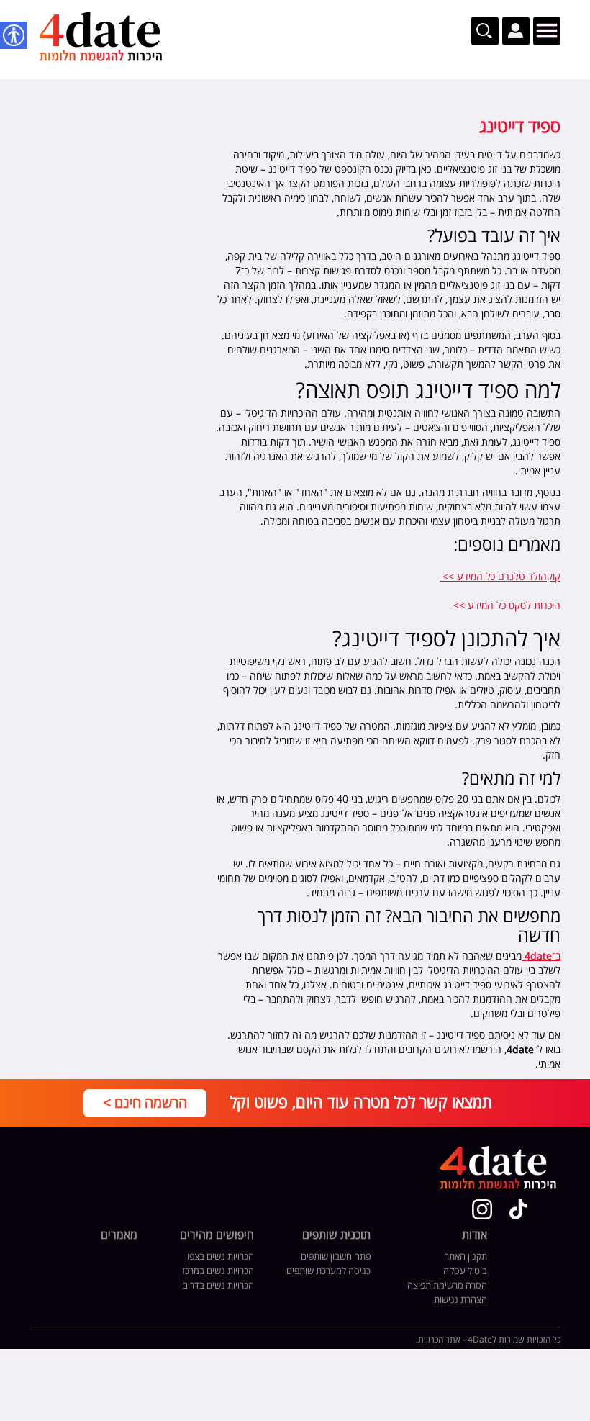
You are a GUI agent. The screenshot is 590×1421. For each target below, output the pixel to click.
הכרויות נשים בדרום (218, 1285)
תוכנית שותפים (336, 1236)
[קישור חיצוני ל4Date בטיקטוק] (518, 1209)
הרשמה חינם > (145, 1103)
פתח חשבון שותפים (336, 1257)
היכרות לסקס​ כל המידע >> (505, 606)
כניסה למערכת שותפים (328, 1271)
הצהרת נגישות (460, 1300)
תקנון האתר (466, 1257)
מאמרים (119, 1236)
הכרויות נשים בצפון (219, 1257)
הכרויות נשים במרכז (218, 1271)
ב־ (542, 956)
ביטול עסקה (465, 1271)
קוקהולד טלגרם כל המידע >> (500, 577)
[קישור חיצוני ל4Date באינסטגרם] (482, 1209)
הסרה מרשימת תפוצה (447, 1285)
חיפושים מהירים (217, 1236)
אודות (474, 1236)
